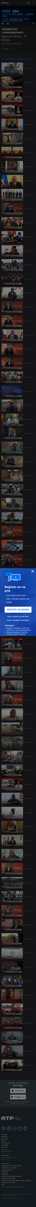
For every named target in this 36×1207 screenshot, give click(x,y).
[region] (18, 603)
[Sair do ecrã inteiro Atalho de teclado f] (33, 1204)
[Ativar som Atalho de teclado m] (7, 1204)
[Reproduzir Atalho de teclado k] (3, 1204)
